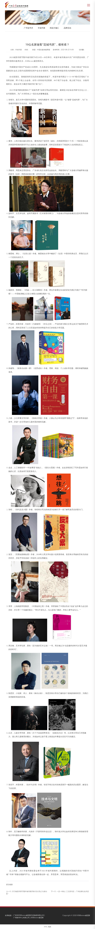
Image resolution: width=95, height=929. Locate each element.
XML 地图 (47, 927)
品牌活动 (67, 28)
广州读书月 (28, 28)
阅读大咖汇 (54, 28)
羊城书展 (41, 28)
